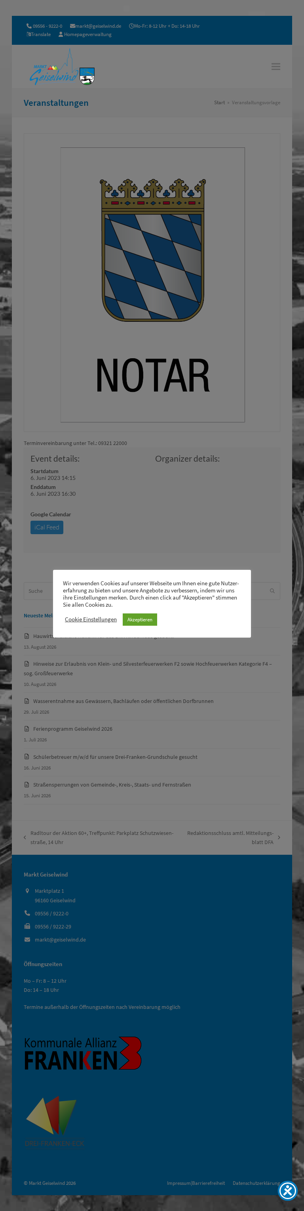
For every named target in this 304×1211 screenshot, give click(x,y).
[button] (276, 66)
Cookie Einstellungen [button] (91, 619)
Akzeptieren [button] (139, 619)
